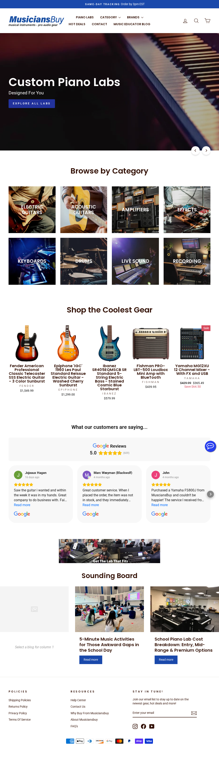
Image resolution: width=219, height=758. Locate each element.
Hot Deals (77, 24)
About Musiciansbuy (84, 719)
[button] (8, 494)
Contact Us (78, 706)
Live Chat (210, 446)
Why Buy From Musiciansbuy (90, 713)
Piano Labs (85, 17)
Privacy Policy (18, 713)
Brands (133, 17)
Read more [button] (22, 505)
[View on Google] (18, 475)
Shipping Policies (20, 700)
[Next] (206, 150)
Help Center (78, 700)
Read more (91, 659)
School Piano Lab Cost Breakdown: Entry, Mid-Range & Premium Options (184, 644)
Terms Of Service (20, 719)
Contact (99, 24)
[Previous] (195, 150)
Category (108, 17)
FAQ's (74, 726)
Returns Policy (18, 706)
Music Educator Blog (132, 24)
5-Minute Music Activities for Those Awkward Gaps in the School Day (109, 644)
